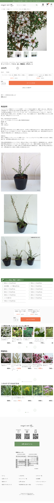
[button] (35, 347)
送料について (4, 96)
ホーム (3, 475)
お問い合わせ (22, 481)
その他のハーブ (9, 9)
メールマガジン (39, 484)
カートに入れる (31, 83)
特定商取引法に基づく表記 (25, 484)
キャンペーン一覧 (23, 478)
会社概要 (38, 478)
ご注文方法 (21, 475)
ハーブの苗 (3, 9)
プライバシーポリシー (41, 481)
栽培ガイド (4, 481)
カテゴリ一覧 (39, 475)
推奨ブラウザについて (7, 484)
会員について (5, 478)
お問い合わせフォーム (27, 444)
